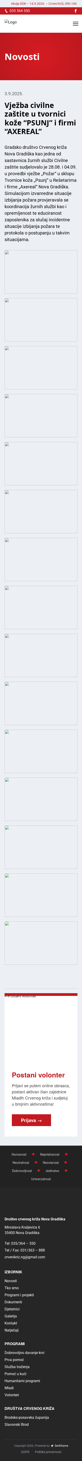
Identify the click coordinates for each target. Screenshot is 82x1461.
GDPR (25, 1452)
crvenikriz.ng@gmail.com (25, 1257)
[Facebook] (75, 11)
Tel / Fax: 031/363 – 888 (25, 1250)
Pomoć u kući (15, 1374)
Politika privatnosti (48, 1452)
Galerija (11, 1316)
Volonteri (12, 1395)
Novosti (11, 1281)
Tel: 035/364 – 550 (20, 1243)
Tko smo (12, 1288)
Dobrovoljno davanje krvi (24, 1353)
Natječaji (12, 1330)
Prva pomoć (14, 1360)
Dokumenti (13, 1302)
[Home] (11, 23)
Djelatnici (12, 1309)
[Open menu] (75, 23)
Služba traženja (17, 1367)
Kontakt (11, 1323)
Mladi (9, 1388)
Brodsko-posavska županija (27, 1417)
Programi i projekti (19, 1295)
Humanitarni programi (22, 1381)
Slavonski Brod (17, 1424)
